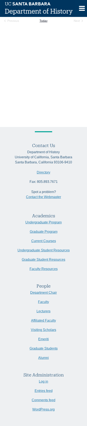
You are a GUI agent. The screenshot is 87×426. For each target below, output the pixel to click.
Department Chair (43, 292)
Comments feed (43, 400)
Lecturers (43, 311)
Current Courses (43, 241)
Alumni (43, 358)
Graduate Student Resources (43, 259)
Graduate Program (43, 231)
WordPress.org (43, 409)
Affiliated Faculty (43, 320)
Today (43, 20)
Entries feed (44, 391)
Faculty (43, 302)
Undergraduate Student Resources (44, 250)
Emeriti (43, 339)
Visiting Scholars (43, 330)
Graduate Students (44, 348)
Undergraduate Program (43, 222)
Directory (43, 172)
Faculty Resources (44, 269)
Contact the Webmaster (43, 197)
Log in (43, 381)
